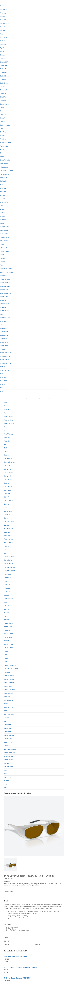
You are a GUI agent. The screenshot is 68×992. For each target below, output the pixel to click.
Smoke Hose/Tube (5, 293)
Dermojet (2, 121)
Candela (2, 55)
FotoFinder (3, 139)
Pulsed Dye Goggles (6, 268)
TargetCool (3, 307)
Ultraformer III (4, 335)
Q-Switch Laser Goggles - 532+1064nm (18, 978)
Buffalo (2, 51)
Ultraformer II (4, 331)
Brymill (2, 48)
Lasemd (2, 198)
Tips (1, 314)
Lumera (2, 209)
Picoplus (2, 258)
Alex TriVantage (4, 37)
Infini (1, 184)
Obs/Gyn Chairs (4, 247)
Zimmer (2, 366)
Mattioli (2, 223)
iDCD (1, 387)
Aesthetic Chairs (4, 27)
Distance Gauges (5, 125)
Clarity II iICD (3, 79)
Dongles (2, 128)
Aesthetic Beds (4, 23)
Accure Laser (4, 9)
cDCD (1, 373)
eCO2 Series (3, 380)
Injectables (3, 191)
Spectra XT (3, 300)
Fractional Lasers (5, 146)
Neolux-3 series (4, 237)
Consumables (4, 90)
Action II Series (4, 20)
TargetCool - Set (4, 310)
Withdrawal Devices (6, 352)
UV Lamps (3, 321)
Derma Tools (3, 114)
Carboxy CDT (4, 62)
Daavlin (2, 107)
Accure (2, 6)
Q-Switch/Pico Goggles (7, 272)
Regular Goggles (5, 279)
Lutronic (2, 212)
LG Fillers (2, 195)
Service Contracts (5, 282)
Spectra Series (4, 296)
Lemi (1, 205)
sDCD (1, 391)
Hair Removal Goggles (6, 170)
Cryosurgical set (4, 104)
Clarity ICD (3, 69)
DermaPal (3, 118)
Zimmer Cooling (4, 370)
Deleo (1, 111)
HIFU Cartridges (4, 167)
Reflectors (3, 275)
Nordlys (2, 244)
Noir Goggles (4, 240)
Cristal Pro (3, 100)
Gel (1, 153)
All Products (3, 41)
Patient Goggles (4, 251)
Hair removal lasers (5, 174)
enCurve (2, 384)
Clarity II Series (4, 76)
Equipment (3, 135)
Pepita (2, 254)
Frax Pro (2, 149)
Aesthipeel (3, 30)
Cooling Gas (3, 93)
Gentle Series (4, 163)
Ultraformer (3, 328)
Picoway (2, 261)
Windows (2, 349)
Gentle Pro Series (5, 160)
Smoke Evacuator (5, 286)
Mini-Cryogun (4, 233)
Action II (2, 16)
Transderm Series (5, 317)
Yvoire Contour (4, 359)
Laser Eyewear (4, 202)
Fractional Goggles (5, 142)
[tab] (34, 6)
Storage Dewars (4, 303)
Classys (2, 86)
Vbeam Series (4, 345)
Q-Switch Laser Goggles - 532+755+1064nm (20, 967)
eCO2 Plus (3, 377)
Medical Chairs (4, 226)
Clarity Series (4, 83)
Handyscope (3, 177)
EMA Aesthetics (4, 132)
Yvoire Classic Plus (5, 356)
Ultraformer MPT (5, 338)
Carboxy (2, 58)
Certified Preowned (5, 65)
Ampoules (3, 44)
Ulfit (1, 324)
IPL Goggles (3, 181)
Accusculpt (3, 13)
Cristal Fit (3, 97)
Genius (2, 156)
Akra (1, 34)
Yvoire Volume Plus (5, 363)
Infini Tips (3, 188)
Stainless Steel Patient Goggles (15, 956)
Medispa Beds (4, 230)
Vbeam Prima (4, 342)
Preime (2, 265)
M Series (2, 216)
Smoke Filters (4, 289)
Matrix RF (3, 219)
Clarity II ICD (3, 72)
